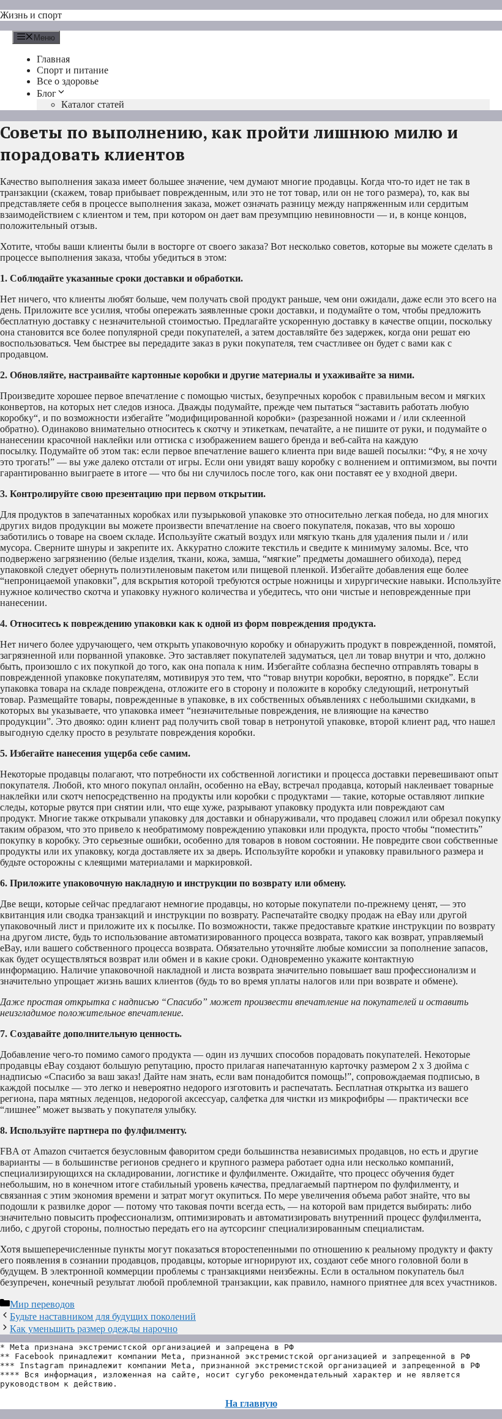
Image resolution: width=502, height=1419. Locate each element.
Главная (53, 59)
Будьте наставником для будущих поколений (103, 1316)
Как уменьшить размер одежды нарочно (94, 1329)
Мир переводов (42, 1304)
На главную (251, 1403)
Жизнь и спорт (31, 15)
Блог (46, 93)
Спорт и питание (72, 70)
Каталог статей (92, 104)
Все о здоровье (68, 81)
